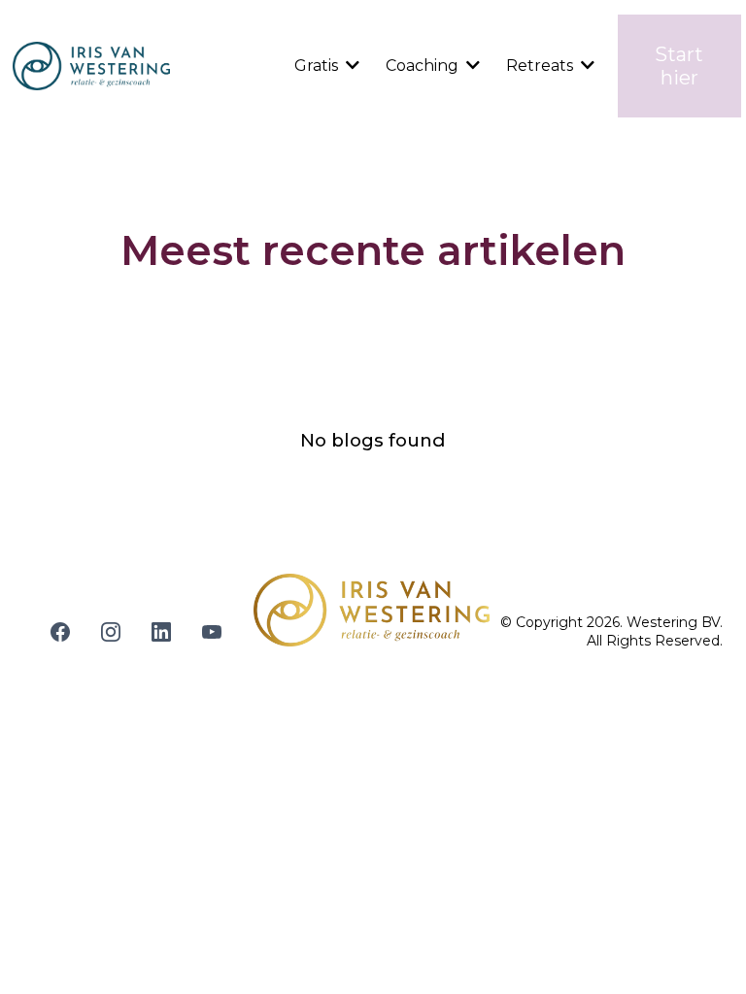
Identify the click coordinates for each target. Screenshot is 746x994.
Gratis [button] (318, 65)
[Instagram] (110, 632)
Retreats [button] (541, 65)
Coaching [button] (424, 65)
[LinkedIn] (161, 632)
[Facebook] (60, 632)
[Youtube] (211, 632)
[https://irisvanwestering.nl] (91, 66)
